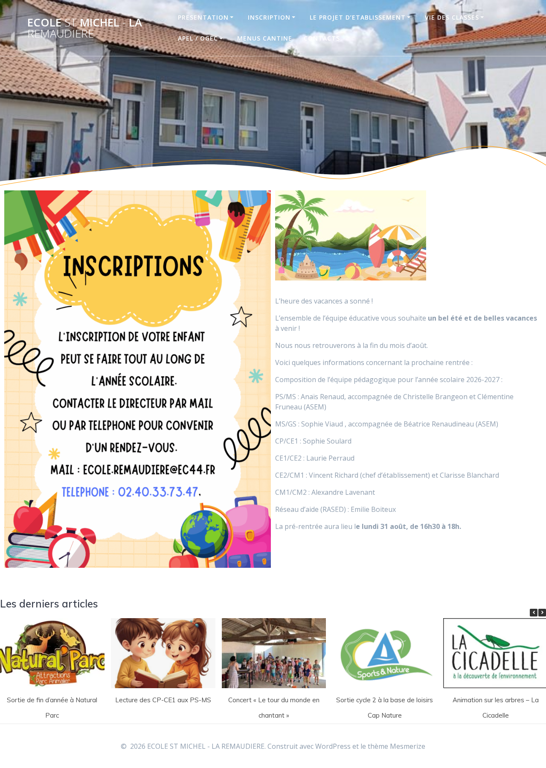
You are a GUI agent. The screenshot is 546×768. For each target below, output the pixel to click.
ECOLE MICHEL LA (84, 28)
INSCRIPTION (269, 17)
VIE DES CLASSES (452, 17)
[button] (542, 612)
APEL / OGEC (198, 38)
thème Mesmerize (396, 746)
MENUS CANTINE (264, 38)
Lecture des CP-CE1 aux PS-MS (163, 700)
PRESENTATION (203, 17)
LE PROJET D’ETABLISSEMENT (358, 17)
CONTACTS (322, 38)
